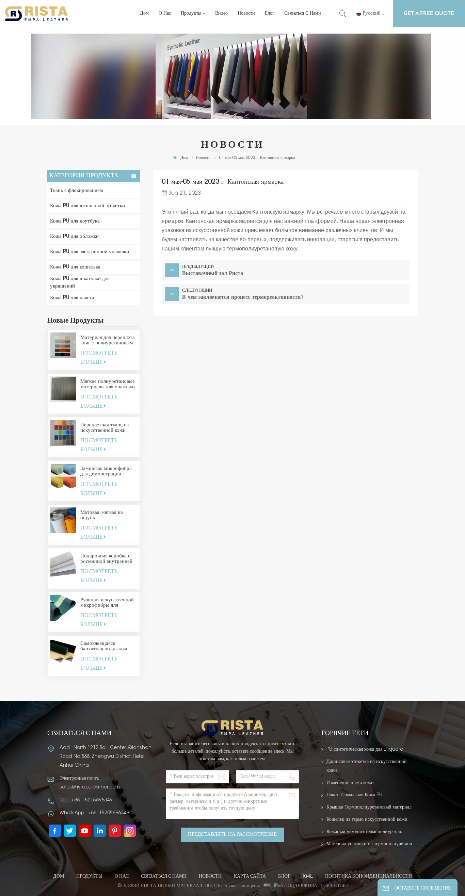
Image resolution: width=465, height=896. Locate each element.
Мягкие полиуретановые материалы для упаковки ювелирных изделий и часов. (107, 384)
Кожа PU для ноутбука (75, 221)
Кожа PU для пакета (72, 297)
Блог (269, 13)
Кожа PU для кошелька (75, 267)
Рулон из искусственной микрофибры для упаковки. (107, 603)
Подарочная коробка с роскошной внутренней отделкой (106, 559)
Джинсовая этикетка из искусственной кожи (366, 766)
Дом (144, 13)
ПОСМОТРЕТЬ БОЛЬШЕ (98, 358)
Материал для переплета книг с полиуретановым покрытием (107, 340)
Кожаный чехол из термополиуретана (364, 832)
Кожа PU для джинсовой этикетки (87, 206)
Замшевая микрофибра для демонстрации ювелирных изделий (106, 471)
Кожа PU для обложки (74, 236)
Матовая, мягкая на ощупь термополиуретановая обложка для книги (105, 515)
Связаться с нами (302, 13)
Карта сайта (250, 876)
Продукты (191, 13)
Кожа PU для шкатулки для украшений (80, 282)
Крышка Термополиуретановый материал (369, 807)
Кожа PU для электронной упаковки (89, 252)
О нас (165, 13)
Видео (221, 13)
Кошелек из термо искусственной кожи (366, 819)
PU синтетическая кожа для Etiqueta (364, 749)
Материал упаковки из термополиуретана (369, 844)
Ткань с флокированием (76, 190)
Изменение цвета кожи (350, 783)
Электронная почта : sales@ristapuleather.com (90, 783)
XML (308, 876)
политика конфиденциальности (368, 876)
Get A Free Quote (429, 13)
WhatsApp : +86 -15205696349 (94, 813)
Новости (246, 13)
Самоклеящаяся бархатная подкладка (103, 646)
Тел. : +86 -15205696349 (86, 800)
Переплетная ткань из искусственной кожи (104, 428)
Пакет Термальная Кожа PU (354, 795)
